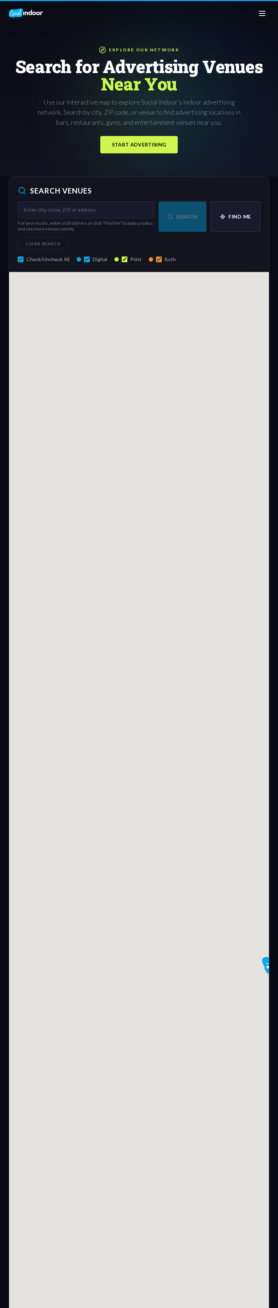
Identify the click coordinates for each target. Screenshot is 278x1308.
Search (187, 216)
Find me (239, 216)
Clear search (42, 243)
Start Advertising (139, 144)
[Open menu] (262, 13)
